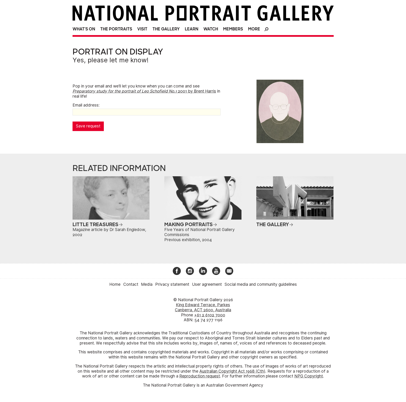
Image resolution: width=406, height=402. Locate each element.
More (254, 29)
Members (233, 29)
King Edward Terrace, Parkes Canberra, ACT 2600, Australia (203, 307)
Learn (191, 29)
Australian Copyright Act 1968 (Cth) (232, 371)
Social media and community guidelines (261, 284)
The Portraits (116, 29)
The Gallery (166, 29)
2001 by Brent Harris (144, 91)
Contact (130, 284)
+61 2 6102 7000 (209, 315)
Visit (142, 29)
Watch (210, 29)
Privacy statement (172, 284)
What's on (84, 29)
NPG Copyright (308, 376)
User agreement (207, 284)
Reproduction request (199, 376)
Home (115, 284)
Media (146, 284)
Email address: (86, 105)
